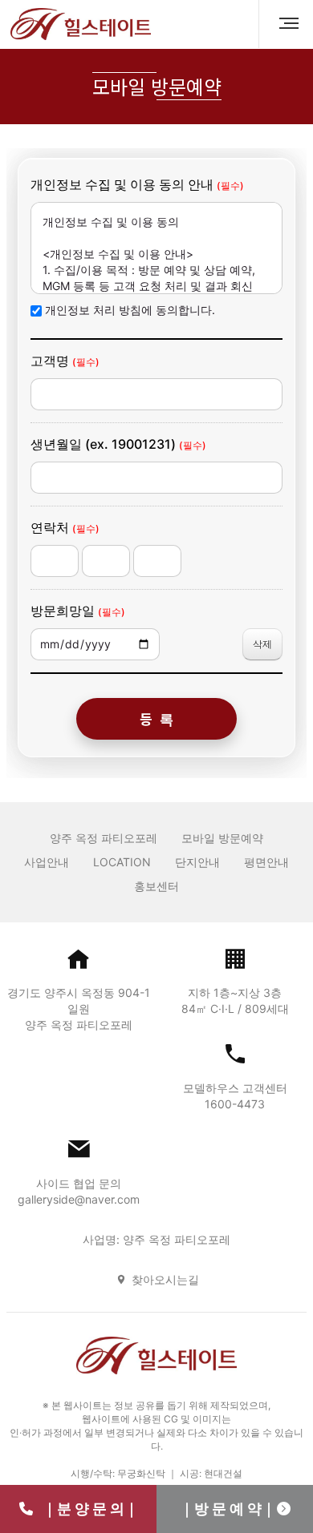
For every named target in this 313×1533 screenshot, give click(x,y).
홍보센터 (156, 886)
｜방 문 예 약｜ (228, 1508)
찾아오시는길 (165, 1279)
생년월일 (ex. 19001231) (118, 444)
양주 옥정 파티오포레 (103, 838)
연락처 (65, 527)
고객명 (65, 361)
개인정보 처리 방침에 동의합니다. (130, 310)
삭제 (262, 644)
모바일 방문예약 (222, 838)
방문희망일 (77, 611)
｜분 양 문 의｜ (86, 1508)
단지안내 (197, 862)
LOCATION (122, 862)
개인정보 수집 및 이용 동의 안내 (137, 184)
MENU (282, 24)
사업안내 (46, 862)
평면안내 (266, 862)
